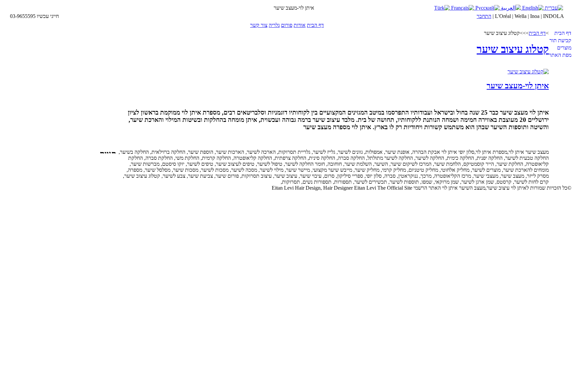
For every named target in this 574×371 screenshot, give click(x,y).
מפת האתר (560, 55)
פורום (286, 25)
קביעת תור (560, 40)
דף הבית (315, 25)
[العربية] (510, 8)
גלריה (274, 25)
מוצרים (564, 47)
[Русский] (487, 8)
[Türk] (442, 8)
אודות (300, 25)
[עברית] (553, 8)
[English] (532, 8)
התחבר (484, 16)
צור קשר (258, 25)
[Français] (462, 8)
